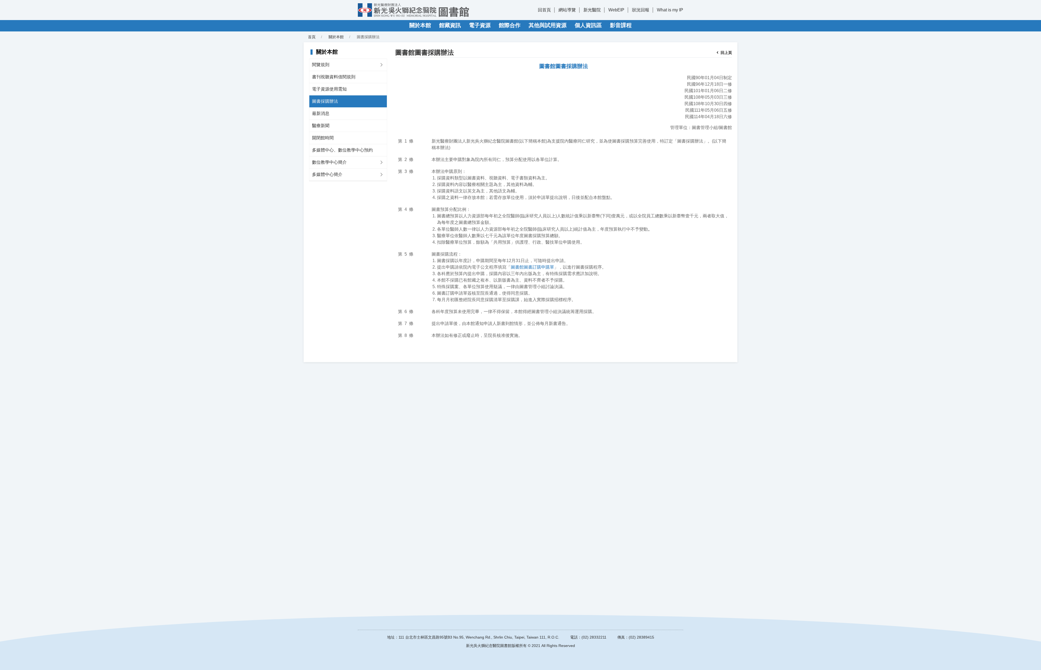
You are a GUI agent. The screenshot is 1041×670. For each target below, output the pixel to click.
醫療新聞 (320, 125)
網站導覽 (567, 10)
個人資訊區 (588, 25)
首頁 (312, 37)
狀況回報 (640, 10)
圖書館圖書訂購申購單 (532, 267)
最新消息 (320, 113)
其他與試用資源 (548, 25)
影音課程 (621, 25)
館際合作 (509, 25)
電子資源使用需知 (329, 89)
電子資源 (480, 25)
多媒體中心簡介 (327, 174)
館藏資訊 (450, 25)
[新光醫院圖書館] (413, 10)
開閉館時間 (323, 138)
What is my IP (670, 10)
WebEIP (616, 10)
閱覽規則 (320, 64)
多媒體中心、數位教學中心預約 (342, 150)
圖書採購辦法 (325, 101)
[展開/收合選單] (381, 65)
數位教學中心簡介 (329, 162)
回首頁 (544, 10)
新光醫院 (592, 10)
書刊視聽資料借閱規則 (333, 77)
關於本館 (420, 25)
